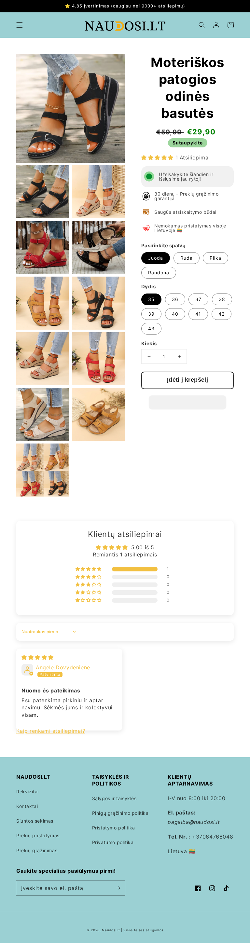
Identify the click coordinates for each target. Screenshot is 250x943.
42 (221, 314)
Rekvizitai (27, 791)
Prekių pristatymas (38, 835)
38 (222, 299)
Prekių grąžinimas (36, 850)
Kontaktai (27, 806)
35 (151, 299)
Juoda (155, 258)
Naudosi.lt (111, 930)
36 (175, 299)
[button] (19, 25)
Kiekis (149, 343)
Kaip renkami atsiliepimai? (50, 731)
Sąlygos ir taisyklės (114, 798)
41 (198, 314)
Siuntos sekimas (34, 821)
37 (198, 299)
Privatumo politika (113, 842)
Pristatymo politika (113, 827)
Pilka (215, 258)
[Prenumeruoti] (118, 888)
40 (175, 314)
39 (151, 314)
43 (151, 328)
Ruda (186, 258)
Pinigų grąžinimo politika (120, 813)
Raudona (158, 272)
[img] (37, 657)
